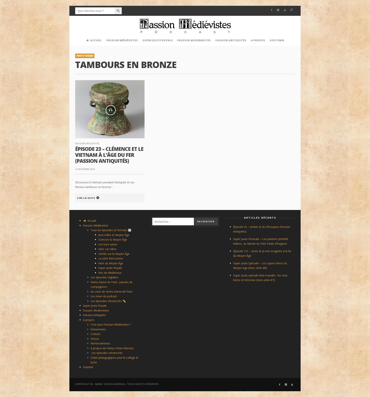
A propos (88, 320)
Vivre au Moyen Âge (110, 263)
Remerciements (100, 343)
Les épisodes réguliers (104, 277)
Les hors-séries (107, 244)
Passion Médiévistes (95, 225)
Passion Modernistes (96, 310)
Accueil (91, 220)
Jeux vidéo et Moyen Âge (113, 235)
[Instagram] (278, 10)
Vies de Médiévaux (109, 272)
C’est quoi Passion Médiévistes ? (111, 324)
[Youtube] (285, 10)
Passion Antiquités (87, 143)
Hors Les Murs (107, 249)
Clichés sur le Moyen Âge (114, 254)
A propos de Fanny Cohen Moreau (112, 348)
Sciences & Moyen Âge (112, 239)
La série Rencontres (110, 258)
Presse (95, 339)
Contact (95, 334)
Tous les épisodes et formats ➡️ (111, 230)
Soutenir (88, 367)
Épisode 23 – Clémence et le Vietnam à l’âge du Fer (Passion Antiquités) (109, 154)
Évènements (98, 329)
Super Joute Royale (110, 268)
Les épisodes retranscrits (107, 353)
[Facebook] (271, 10)
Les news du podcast (104, 296)
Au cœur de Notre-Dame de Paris (112, 291)
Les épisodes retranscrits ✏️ (108, 301)
